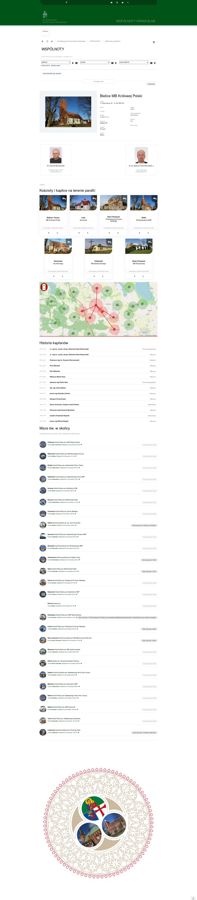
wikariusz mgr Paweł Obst (59, 382)
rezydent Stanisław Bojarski (59, 416)
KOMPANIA (154, 335)
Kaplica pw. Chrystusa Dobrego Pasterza (63, 661)
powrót (42, 41)
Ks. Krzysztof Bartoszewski (55, 168)
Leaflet (141, 335)
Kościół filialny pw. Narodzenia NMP (63, 684)
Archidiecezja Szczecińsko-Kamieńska (69, 16)
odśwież (47, 41)
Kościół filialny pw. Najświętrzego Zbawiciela (64, 718)
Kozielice (54, 629)
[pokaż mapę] (72, 63)
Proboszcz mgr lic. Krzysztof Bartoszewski (64, 360)
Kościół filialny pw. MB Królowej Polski (63, 500)
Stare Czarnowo (56, 445)
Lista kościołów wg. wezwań (52, 73)
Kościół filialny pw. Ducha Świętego (63, 511)
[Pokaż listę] (76, 63)
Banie (53, 491)
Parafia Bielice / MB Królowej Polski (53, 228)
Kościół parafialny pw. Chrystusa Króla (64, 730)
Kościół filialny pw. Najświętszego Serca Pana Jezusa (67, 695)
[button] (102, 312)
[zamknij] (151, 84)
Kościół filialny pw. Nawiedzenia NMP (63, 592)
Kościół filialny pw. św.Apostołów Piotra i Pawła (65, 465)
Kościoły (45, 31)
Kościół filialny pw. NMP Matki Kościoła (64, 442)
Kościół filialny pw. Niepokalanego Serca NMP (66, 477)
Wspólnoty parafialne (112, 41)
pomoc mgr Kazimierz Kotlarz (60, 393)
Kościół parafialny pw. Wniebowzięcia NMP (65, 546)
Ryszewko (55, 548)
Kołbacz (103, 123)
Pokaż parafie (56, 65)
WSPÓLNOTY (95, 41)
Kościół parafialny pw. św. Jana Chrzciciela (64, 523)
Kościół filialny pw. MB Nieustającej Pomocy (66, 454)
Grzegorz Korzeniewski (58, 399)
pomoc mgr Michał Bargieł (59, 421)
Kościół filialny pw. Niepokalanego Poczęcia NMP (67, 534)
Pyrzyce (54, 594)
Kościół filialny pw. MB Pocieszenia (61, 707)
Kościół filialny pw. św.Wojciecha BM (62, 488)
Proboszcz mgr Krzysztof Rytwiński (62, 410)
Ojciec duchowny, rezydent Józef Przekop (64, 404)
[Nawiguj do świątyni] (48, 233)
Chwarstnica (55, 468)
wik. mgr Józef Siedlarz (58, 388)
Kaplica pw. (54, 603)
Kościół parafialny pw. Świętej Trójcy (64, 557)
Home (51, 41)
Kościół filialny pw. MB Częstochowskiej (64, 649)
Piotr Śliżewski (55, 366)
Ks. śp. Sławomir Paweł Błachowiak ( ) (141, 168)
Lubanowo (55, 537)
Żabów (54, 456)
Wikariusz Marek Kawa (57, 377)
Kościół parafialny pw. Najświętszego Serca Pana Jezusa (69, 672)
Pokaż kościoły (46, 65)
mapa (98, 309)
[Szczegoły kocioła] (65, 197)
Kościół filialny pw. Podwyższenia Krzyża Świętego (66, 580)
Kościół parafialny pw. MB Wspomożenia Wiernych (70, 638)
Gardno (54, 583)
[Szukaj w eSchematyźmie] (154, 41)
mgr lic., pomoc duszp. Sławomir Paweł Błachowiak (69, 349)
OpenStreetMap (148, 335)
